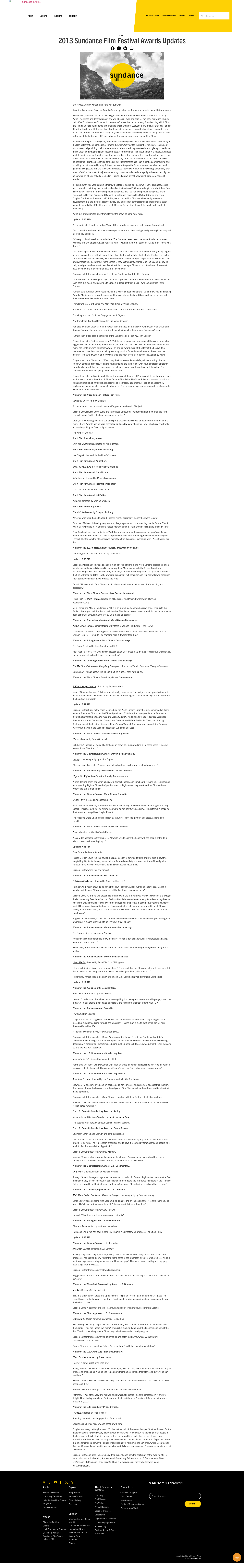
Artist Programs (152, 16)
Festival (182, 16)
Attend (46, 1516)
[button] (131, 48)
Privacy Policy (196, 1556)
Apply (46, 1487)
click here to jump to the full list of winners (150, 110)
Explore (73, 1487)
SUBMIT (193, 1504)
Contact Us (126, 1487)
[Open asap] (237, 1557)
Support (73, 1513)
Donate (192, 16)
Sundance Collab (169, 16)
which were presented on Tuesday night (113, 423)
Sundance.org (82, 1465)
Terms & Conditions (183, 1556)
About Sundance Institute (104, 1488)
